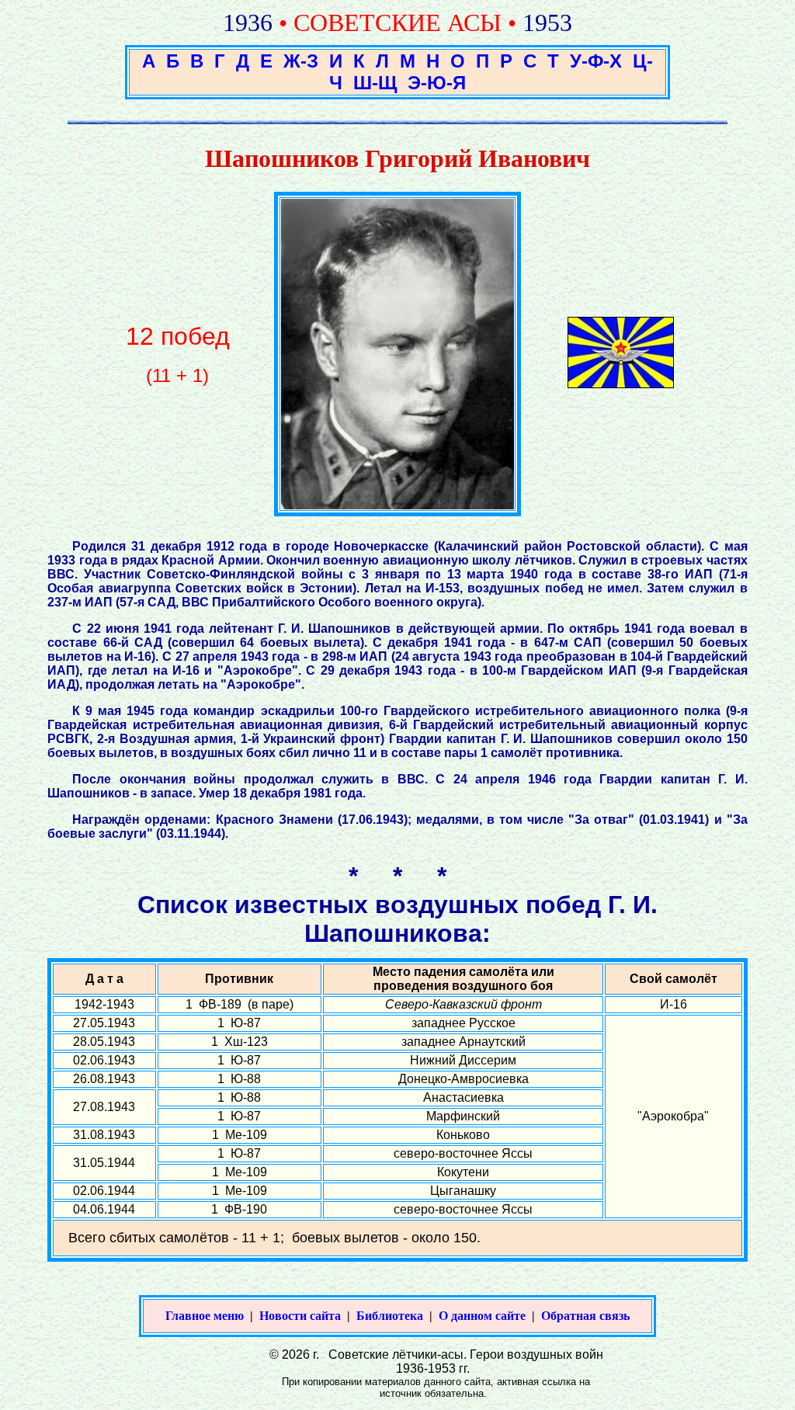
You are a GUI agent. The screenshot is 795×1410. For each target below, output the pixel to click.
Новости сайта (300, 1315)
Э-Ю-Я (437, 82)
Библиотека (389, 1315)
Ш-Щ (375, 82)
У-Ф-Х (596, 60)
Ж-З (300, 60)
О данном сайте (482, 1315)
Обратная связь (585, 1315)
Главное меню (204, 1315)
